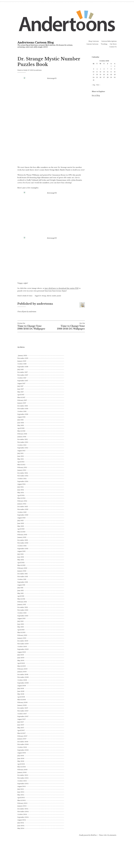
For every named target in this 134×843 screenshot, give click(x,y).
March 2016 (21, 431)
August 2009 (21, 652)
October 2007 (22, 714)
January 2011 (21, 604)
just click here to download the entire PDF (61, 288)
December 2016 (22, 406)
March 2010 (21, 632)
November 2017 (22, 375)
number (54, 296)
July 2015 (20, 453)
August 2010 (21, 618)
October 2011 (21, 579)
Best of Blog (96, 95)
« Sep (93, 85)
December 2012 (22, 540)
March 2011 (21, 599)
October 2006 (22, 747)
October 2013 (21, 512)
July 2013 (20, 520)
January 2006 (22, 772)
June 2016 (20, 423)
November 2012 (22, 543)
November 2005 (22, 778)
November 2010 (22, 610)
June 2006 (20, 758)
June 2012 (20, 557)
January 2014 (21, 504)
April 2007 (21, 730)
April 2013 (20, 529)
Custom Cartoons (92, 44)
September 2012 (22, 548)
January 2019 (21, 361)
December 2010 (22, 607)
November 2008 (23, 677)
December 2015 (22, 439)
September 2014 (22, 481)
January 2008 (22, 705)
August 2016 (21, 417)
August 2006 (21, 753)
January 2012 (21, 571)
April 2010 (21, 630)
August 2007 (21, 719)
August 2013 (21, 518)
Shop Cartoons (94, 41)
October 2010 (22, 613)
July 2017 (20, 386)
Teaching (104, 44)
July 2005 (20, 789)
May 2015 (20, 459)
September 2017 (22, 380)
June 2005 (20, 792)
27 (104, 77)
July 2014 (20, 487)
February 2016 (22, 434)
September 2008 (23, 683)
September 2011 (22, 582)
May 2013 (20, 526)
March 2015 (21, 464)
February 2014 (22, 501)
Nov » (98, 85)
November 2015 (22, 442)
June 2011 (20, 590)
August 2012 (21, 551)
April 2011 (20, 596)
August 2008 (21, 685)
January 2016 (21, 436)
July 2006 (20, 755)
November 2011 (22, 576)
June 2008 (20, 691)
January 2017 (21, 403)
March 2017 (21, 397)
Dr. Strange (42, 296)
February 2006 (22, 769)
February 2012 (22, 568)
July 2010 (20, 621)
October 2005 (22, 781)
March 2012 (21, 565)
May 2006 (20, 761)
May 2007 (20, 728)
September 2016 (22, 414)
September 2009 (23, 649)
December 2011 (22, 574)
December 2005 (22, 775)
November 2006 (23, 744)
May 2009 (20, 660)
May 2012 (20, 560)
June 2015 (20, 456)
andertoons (38, 70)
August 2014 (21, 484)
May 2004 (20, 828)
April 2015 (20, 462)
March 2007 (21, 733)
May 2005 (20, 795)
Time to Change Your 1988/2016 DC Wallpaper (31, 326)
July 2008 (20, 688)
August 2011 (21, 585)
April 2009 (21, 663)
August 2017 (21, 383)
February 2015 (22, 467)
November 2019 (22, 358)
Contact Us (113, 47)
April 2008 (21, 697)
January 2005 (21, 806)
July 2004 (20, 823)
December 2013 (22, 506)
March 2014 (21, 498)
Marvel (49, 296)
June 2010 (20, 624)
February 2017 (22, 400)
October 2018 (21, 364)
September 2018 (22, 366)
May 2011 (20, 593)
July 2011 (20, 588)
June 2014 (20, 490)
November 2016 (22, 408)
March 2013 (21, 532)
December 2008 (22, 674)
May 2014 (20, 492)
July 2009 (20, 655)
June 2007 (20, 725)
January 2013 (21, 537)
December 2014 (22, 473)
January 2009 (22, 671)
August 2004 (21, 820)
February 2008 (22, 702)
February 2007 (22, 736)
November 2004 (23, 811)
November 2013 (22, 509)
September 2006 (23, 750)
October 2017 (21, 378)
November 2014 (22, 476)
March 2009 (21, 666)
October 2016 (21, 411)
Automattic (113, 835)
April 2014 (20, 495)
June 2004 (20, 825)
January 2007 (21, 739)
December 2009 (22, 641)
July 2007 (20, 722)
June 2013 (20, 523)
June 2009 (20, 658)
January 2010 (21, 638)
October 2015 (21, 445)
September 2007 (22, 716)
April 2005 (21, 797)
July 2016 (20, 420)
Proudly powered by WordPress (88, 835)
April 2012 (20, 562)
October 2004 (22, 814)
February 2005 (22, 803)
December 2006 (22, 741)
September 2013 (22, 515)
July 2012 (20, 554)
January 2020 (22, 355)
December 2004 (22, 809)
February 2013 (22, 534)
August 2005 (21, 786)
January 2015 (21, 470)
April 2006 (21, 764)
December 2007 (22, 708)
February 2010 (22, 635)
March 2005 (21, 800)
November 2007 (22, 711)
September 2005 (22, 783)
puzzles (59, 296)
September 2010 (22, 616)
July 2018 (20, 369)
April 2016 (20, 428)
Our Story (113, 44)
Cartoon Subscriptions (109, 41)
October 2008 (22, 680)
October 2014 (21, 478)
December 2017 (22, 372)
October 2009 (22, 646)
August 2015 (21, 450)
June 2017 (20, 389)
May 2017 (20, 392)
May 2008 (20, 694)
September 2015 (22, 448)
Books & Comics (27, 296)
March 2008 (21, 699)
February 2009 (22, 669)
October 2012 (21, 546)
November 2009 (23, 644)
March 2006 (21, 767)
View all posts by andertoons (26, 311)
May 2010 (20, 627)
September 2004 (23, 817)
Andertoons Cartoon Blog (35, 42)
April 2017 (20, 394)
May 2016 (20, 425)
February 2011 (22, 602)
